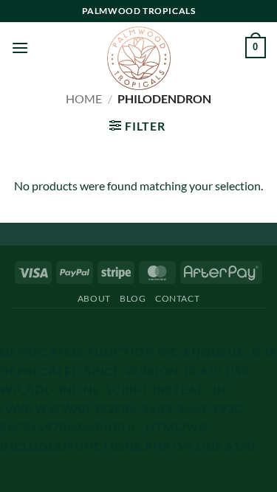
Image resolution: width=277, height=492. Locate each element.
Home (84, 98)
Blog (133, 298)
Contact (177, 298)
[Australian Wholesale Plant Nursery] (139, 58)
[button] (20, 48)
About (94, 298)
